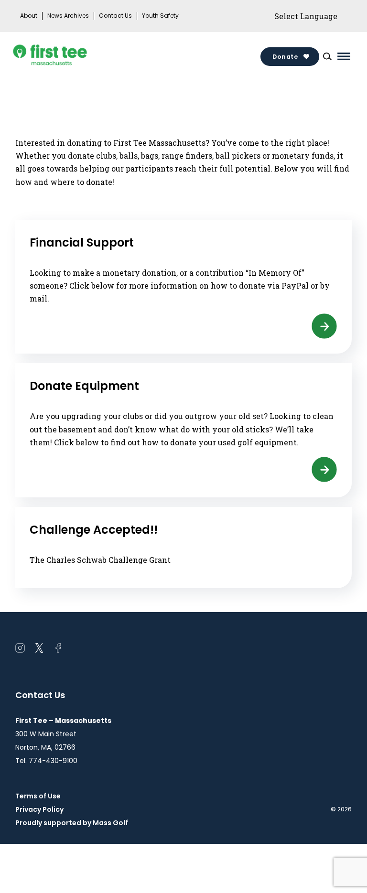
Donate (285, 57)
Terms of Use (38, 796)
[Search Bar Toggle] (327, 56)
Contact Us (115, 16)
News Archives (68, 16)
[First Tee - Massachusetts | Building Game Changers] (67, 56)
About (28, 16)
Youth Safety (160, 16)
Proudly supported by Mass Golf (71, 823)
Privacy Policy (39, 809)
